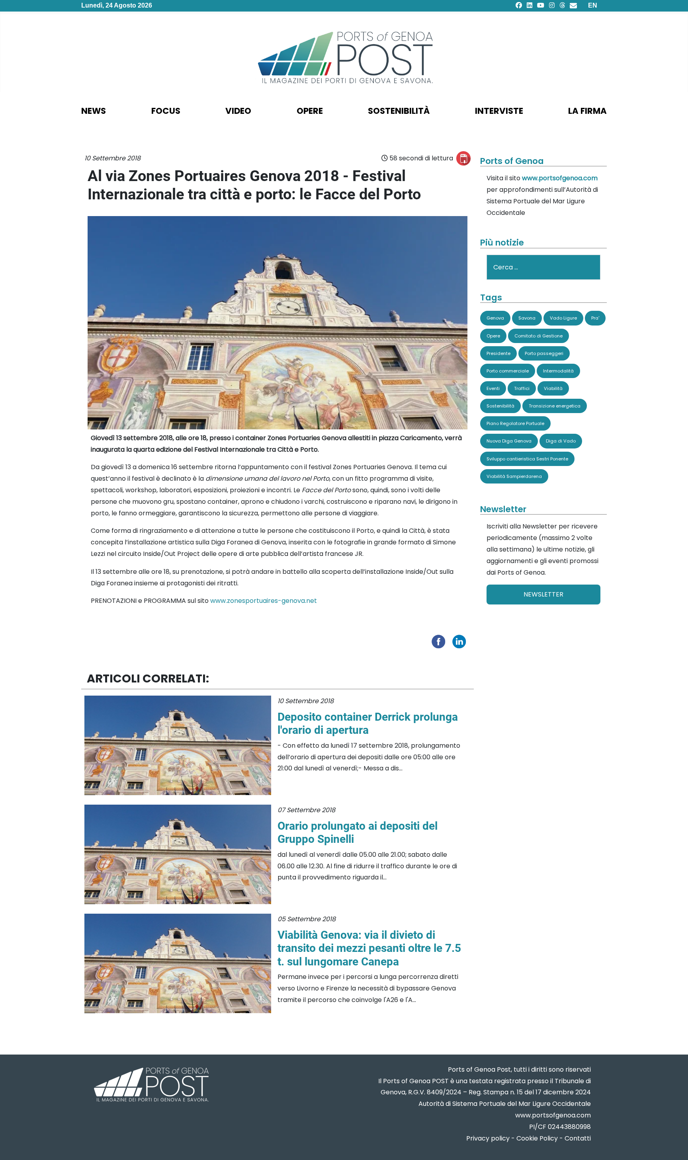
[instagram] (552, 5)
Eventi (493, 388)
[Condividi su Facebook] (440, 641)
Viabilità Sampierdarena (514, 476)
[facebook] (519, 5)
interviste (499, 111)
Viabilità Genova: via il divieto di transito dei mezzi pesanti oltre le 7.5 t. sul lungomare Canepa (369, 948)
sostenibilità (399, 111)
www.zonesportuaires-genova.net (263, 600)
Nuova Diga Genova (509, 441)
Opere (493, 336)
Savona (527, 318)
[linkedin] (529, 5)
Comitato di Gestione (538, 336)
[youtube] (540, 5)
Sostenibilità (500, 406)
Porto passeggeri (544, 353)
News (93, 111)
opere (310, 111)
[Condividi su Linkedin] (461, 641)
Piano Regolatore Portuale (515, 423)
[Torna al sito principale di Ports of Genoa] (150, 1085)
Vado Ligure (563, 318)
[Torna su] (674, 1144)
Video (238, 111)
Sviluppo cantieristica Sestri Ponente (527, 459)
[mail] (573, 5)
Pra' (595, 318)
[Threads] (562, 5)
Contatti (578, 1138)
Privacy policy (488, 1138)
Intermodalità (558, 371)
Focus (165, 111)
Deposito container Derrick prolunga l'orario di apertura (368, 723)
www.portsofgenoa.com (560, 178)
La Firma (587, 111)
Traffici (522, 388)
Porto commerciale (508, 371)
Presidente (498, 353)
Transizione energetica (554, 406)
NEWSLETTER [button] (543, 594)
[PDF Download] (463, 158)
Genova (495, 318)
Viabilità (553, 388)
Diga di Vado (561, 441)
